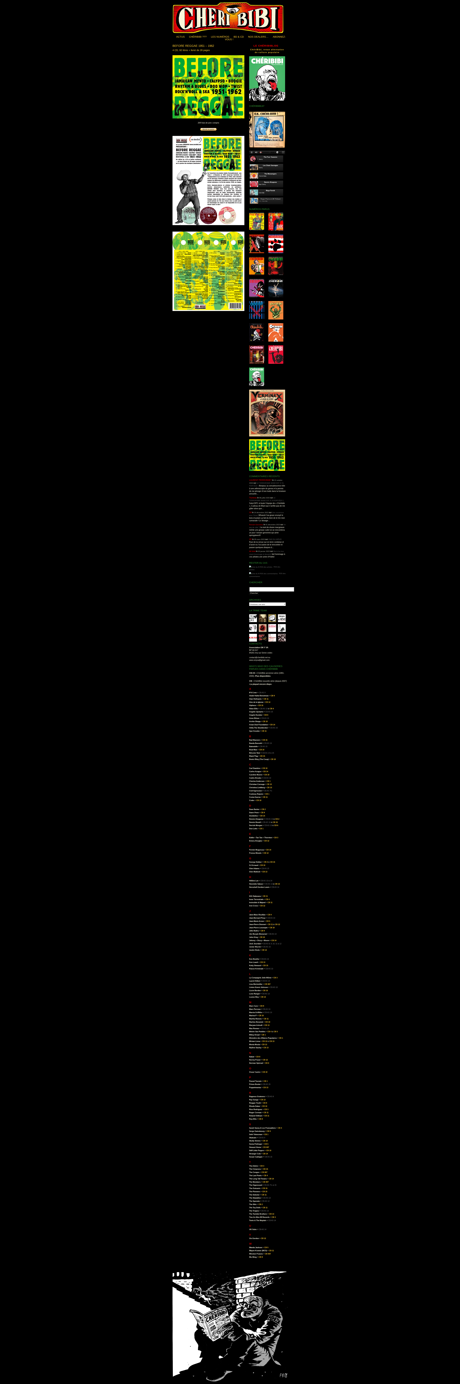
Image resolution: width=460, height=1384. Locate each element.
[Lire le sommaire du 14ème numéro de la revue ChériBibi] (275, 363)
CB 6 (266, 715)
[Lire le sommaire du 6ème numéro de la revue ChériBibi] (275, 274)
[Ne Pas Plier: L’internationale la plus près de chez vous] (253, 641)
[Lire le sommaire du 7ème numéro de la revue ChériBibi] (256, 297)
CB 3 (276, 838)
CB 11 (266, 699)
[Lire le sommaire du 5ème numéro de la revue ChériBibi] (256, 275)
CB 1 (268, 781)
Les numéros (220, 36)
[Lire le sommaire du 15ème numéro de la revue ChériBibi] (256, 385)
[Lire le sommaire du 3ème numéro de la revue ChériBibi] (256, 252)
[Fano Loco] (272, 621)
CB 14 (267, 702)
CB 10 (265, 721)
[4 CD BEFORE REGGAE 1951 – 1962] (267, 470)
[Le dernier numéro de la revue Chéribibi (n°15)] (267, 100)
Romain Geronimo (256, 525)
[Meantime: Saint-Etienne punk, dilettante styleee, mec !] (282, 631)
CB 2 (264, 809)
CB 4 (272, 709)
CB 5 (268, 921)
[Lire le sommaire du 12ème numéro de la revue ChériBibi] (275, 341)
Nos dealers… (258, 36)
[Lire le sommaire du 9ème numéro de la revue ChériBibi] (256, 318)
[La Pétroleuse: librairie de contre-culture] (253, 631)
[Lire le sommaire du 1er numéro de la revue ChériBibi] (256, 230)
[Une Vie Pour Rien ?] (282, 641)
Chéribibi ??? (198, 36)
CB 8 (262, 1006)
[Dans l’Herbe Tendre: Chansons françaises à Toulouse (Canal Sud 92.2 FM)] (263, 621)
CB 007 (267, 984)
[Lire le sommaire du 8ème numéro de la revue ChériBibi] (275, 297)
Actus (180, 36)
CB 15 (260, 705)
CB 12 (266, 841)
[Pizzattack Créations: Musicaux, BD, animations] (263, 641)
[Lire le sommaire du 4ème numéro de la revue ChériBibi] (275, 252)
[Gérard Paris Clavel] (282, 621)
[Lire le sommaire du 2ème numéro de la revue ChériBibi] (275, 230)
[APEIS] (253, 621)
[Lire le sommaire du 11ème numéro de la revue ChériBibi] (256, 341)
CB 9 (273, 696)
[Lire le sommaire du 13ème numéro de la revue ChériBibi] (256, 363)
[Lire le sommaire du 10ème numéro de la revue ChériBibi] (275, 319)
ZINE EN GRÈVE (274, 539)
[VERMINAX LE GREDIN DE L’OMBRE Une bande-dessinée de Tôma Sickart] (267, 436)
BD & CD (239, 36)
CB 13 (269, 784)
